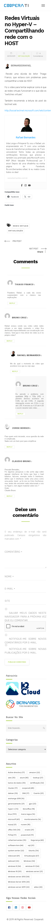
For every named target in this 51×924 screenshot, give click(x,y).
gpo (32, 804)
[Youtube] (29, 185)
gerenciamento (16, 804)
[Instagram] (25, 185)
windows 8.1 (32, 866)
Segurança (37, 840)
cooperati (28, 788)
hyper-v (13, 809)
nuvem (25, 825)
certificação (37, 783)
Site (7, 600)
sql (31, 845)
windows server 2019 (19, 887)
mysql (12, 825)
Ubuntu (34, 851)
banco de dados (17, 783)
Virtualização (24, 56)
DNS (25, 793)
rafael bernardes (17, 840)
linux (12, 814)
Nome (9, 576)
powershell (27, 835)
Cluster (13, 788)
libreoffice (29, 809)
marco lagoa (28, 814)
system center (16, 851)
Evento (39, 793)
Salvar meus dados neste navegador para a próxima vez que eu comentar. (26, 616)
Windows (29, 861)
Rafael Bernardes (29, 355)
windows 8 (14, 866)
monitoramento (32, 819)
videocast (14, 856)
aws (11, 778)
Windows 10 (14, 871)
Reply (12, 303)
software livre (15, 845)
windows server (34, 871)
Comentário (13, 551)
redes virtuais (20, 226)
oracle (29, 830)
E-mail (10, 588)
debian (13, 793)
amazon (34, 772)
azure (24, 778)
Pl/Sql (12, 835)
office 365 (14, 830)
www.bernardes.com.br (17, 178)
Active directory (16, 772)
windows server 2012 (19, 877)
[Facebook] (22, 185)
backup (38, 778)
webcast (13, 861)
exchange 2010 (16, 798)
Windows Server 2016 (19, 882)
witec (38, 887)
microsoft (14, 819)
